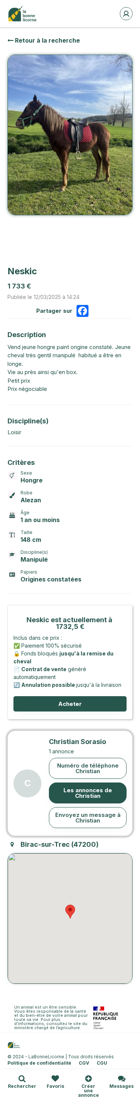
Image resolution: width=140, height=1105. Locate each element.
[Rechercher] (22, 1078)
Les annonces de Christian (87, 793)
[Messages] (121, 1078)
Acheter (70, 703)
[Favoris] (55, 1078)
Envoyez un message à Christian (88, 817)
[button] (70, 912)
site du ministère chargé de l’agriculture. (51, 1025)
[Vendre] (88, 1078)
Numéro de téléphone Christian (88, 768)
